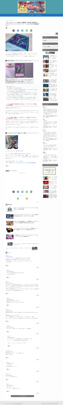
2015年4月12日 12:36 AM (9, 351)
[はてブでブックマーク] (22, 30)
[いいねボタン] (7, 165)
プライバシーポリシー (8, 403)
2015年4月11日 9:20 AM (9, 256)
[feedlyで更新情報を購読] (18, 198)
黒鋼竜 (16, 153)
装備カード (15, 170)
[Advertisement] (22, 180)
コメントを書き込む (22, 396)
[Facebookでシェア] (18, 30)
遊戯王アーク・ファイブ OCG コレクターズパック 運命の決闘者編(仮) (22, 162)
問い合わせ (14, 403)
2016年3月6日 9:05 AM (9, 375)
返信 (38, 267)
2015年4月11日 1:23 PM (10, 327)
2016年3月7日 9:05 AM (9, 385)
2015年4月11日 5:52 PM (10, 271)
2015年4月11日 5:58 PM (10, 299)
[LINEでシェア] (27, 30)
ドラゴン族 (11, 170)
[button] (31, 30)
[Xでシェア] (13, 30)
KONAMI (8, 170)
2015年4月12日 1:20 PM (10, 363)
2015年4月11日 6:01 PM (10, 337)
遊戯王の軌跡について (20, 403)
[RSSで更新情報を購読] (27, 198)
